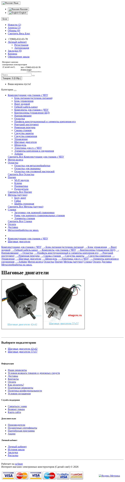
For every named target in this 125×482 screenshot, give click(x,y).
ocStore (19, 463)
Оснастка (19, 118)
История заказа (16, 449)
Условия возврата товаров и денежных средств (34, 373)
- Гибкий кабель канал (24, 250)
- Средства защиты (73, 255)
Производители (16, 424)
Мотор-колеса (15, 159)
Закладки (13, 452)
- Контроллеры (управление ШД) (96, 250)
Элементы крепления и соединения (34, 150)
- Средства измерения (98, 255)
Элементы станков (24, 218)
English (22, 13)
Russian (23, 9)
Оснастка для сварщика (27, 168)
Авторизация (21, 47)
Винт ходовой (22, 104)
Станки (12, 209)
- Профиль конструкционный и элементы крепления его (66, 253)
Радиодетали (21, 189)
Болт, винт (20, 197)
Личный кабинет (17, 446)
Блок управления (23, 101)
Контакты (13, 379)
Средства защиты (24, 133)
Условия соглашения (19, 393)
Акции (11, 433)
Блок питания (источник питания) (33, 98)
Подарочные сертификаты (22, 427)
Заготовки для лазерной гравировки (34, 212)
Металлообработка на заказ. (23, 230)
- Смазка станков (50, 255)
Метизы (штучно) (17, 194)
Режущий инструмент (26, 124)
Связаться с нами (17, 406)
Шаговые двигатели (25, 142)
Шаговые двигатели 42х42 (22, 324)
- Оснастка (26, 253)
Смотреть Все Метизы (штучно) (25, 206)
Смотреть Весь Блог (19, 33)
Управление (21, 139)
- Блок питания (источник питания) (63, 247)
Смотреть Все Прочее (20, 192)
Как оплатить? (16, 384)
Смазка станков (23, 130)
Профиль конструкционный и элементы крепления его (45, 121)
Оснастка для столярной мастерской (34, 171)
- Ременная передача (27, 255)
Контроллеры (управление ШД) (32, 112)
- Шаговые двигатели (28, 258)
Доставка (13, 227)
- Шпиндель (49, 258)
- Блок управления (95, 247)
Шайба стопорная (24, 203)
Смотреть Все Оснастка (21, 174)
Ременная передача (24, 127)
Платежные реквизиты (20, 387)
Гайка (17, 200)
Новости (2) (14, 24)
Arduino (18, 153)
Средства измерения (25, 136)
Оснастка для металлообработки (32, 165)
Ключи (18, 183)
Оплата (12, 224)
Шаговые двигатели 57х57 (64, 323)
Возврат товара (16, 409)
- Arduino (21, 261)
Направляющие (23, 115)
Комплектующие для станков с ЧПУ (28, 95)
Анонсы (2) (14, 27)
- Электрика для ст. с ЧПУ (73, 258)
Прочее (12, 177)
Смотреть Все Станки (20, 221)
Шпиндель (20, 145)
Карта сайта (14, 412)
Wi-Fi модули (21, 180)
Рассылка (13, 455)
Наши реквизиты (17, 370)
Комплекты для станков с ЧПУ (31, 109)
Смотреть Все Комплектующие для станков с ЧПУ (36, 156)
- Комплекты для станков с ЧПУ (57, 250)
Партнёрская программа (21, 430)
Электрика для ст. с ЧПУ (28, 148)
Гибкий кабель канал (26, 106)
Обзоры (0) (14, 30)
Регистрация (21, 45)
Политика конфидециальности (25, 390)
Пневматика (21, 186)
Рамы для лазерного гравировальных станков (39, 215)
